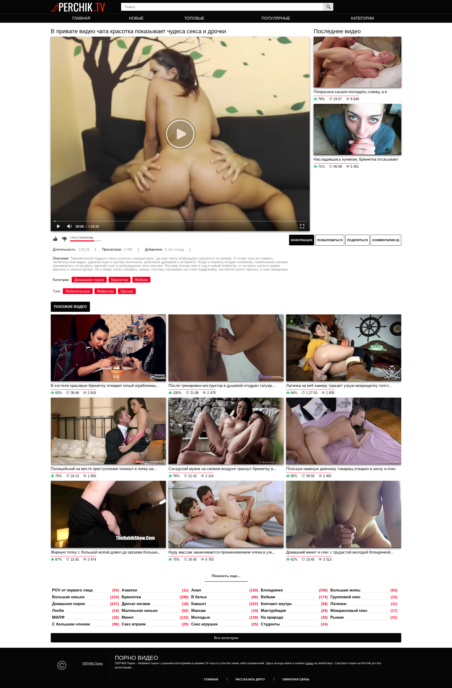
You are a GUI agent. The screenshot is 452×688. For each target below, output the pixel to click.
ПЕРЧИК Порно (92, 663)
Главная (81, 18)
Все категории (226, 638)
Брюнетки (119, 280)
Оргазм (127, 291)
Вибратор (105, 291)
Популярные (276, 18)
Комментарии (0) (385, 240)
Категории (362, 18)
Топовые (194, 18)
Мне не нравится (64, 239)
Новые (136, 18)
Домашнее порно (89, 280)
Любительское (77, 291)
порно (309, 663)
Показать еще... (226, 576)
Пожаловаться (329, 240)
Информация (301, 240)
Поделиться (357, 240)
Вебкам (141, 280)
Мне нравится (55, 239)
